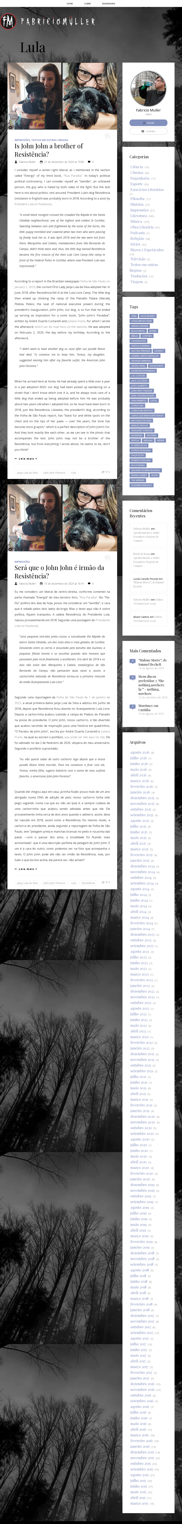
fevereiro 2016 (141, 1440)
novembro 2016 (142, 1389)
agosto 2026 (139, 752)
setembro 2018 (141, 1264)
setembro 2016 (141, 1400)
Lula (73, 472)
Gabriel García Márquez (145, 355)
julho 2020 (138, 1144)
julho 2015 (138, 1480)
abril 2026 (138, 774)
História (137, 204)
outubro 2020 (141, 1127)
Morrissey (136, 435)
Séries (135, 244)
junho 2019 (139, 1218)
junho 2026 (139, 763)
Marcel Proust (139, 425)
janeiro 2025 (139, 860)
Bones (152, 330)
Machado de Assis (141, 420)
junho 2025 (138, 831)
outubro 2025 (140, 809)
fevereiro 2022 (141, 1042)
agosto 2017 (139, 1338)
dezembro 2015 (142, 1452)
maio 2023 (138, 968)
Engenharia (139, 178)
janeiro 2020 (140, 1178)
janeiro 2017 (139, 1378)
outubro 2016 (140, 1395)
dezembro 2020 (142, 1116)
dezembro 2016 (142, 1383)
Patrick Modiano (141, 450)
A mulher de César (141, 321)
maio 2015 (138, 1491)
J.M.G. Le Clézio (139, 380)
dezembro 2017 (142, 1315)
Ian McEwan (156, 365)
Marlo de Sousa (141, 554)
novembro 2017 (142, 1321)
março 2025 (139, 848)
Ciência (136, 166)
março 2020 (139, 1167)
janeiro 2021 (139, 1110)
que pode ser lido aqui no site (85, 737)
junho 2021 (138, 1082)
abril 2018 (138, 1292)
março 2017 (139, 1366)
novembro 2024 (142, 871)
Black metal (138, 330)
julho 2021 (138, 1076)
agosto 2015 (139, 1474)
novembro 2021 (142, 1059)
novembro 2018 (142, 1258)
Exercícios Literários (147, 189)
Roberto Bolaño (141, 460)
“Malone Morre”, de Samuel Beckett (152, 662)
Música (136, 221)
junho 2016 (139, 1417)
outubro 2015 (140, 1463)
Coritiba (147, 335)
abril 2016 (138, 1429)
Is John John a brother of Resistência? (49, 150)
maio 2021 (138, 1087)
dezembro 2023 (142, 934)
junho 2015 (138, 1486)
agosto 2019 (139, 1207)
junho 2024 (139, 900)
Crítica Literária (140, 345)
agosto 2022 (139, 1008)
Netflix (135, 440)
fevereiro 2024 (141, 922)
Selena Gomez (139, 475)
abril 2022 (138, 1031)
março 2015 (139, 1503)
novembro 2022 (142, 996)
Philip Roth (137, 455)
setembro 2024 (142, 883)
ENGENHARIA (108, 3)
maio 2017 (138, 1355)
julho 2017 (138, 1343)
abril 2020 (138, 1161)
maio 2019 (138, 1224)
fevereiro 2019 (141, 1241)
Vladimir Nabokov (141, 485)
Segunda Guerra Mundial (145, 470)
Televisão (138, 258)
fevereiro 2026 (141, 786)
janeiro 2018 (139, 1309)
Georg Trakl (138, 365)
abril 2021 (138, 1093)
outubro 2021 (140, 1065)
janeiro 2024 (140, 928)
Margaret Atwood (142, 430)
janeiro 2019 (140, 1247)
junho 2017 (138, 1349)
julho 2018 (138, 1275)
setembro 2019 (141, 1201)
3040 (133, 316)
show (154, 475)
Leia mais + (28, 458)
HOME (70, 3)
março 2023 (139, 974)
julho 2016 (138, 1412)
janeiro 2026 (140, 792)
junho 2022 (139, 1019)
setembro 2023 (142, 945)
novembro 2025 (142, 803)
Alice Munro (148, 316)
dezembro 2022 (142, 991)
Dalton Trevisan (140, 350)
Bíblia (134, 335)
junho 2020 (139, 1150)
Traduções (138, 275)
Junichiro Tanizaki (141, 390)
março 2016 (139, 1434)
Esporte (136, 183)
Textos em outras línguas (49, 140)
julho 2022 (138, 1013)
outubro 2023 (140, 939)
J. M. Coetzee (138, 375)
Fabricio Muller (27, 162)
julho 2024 (138, 894)
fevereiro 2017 (141, 1372)
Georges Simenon (141, 360)
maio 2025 (138, 837)
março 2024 (139, 917)
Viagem (136, 281)
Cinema (136, 172)
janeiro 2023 (140, 985)
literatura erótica (142, 410)
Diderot (159, 350)
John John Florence (54, 472)
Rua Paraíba (138, 465)
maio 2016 (138, 1423)
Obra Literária (142, 227)
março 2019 (139, 1235)
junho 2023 (139, 962)
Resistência (88, 883)
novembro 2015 (142, 1457)
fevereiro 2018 (141, 1304)
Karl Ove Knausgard (142, 395)
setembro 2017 (141, 1332)
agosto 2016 (139, 1406)
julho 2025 (138, 826)
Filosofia (137, 198)
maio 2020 (138, 1156)
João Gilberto (139, 385)
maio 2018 (138, 1287)
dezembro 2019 (142, 1184)
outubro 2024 (140, 877)
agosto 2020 (140, 1139)
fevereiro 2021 (141, 1104)
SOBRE (87, 3)
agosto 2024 (139, 888)
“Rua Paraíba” (72, 176)
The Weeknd (137, 480)
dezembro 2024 (142, 866)
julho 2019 (138, 1213)
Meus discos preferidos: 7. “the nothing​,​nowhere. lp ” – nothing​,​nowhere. (151, 685)
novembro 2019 (142, 1190)
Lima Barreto (138, 400)
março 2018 (139, 1298)
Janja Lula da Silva (27, 472)
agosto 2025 (139, 820)
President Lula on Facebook (33, 204)
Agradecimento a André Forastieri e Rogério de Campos (146, 536)
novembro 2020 (142, 1122)
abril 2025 (138, 843)
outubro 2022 (140, 1002)
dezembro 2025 (142, 797)
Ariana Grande (139, 325)
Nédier (160, 440)
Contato (150, 131)
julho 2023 (138, 957)
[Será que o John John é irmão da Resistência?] (62, 517)
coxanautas (138, 340)
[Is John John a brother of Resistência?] (62, 96)
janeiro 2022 (140, 1048)
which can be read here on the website (61, 327)
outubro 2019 (140, 1195)
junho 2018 (138, 1281)
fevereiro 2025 (141, 854)
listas (154, 400)
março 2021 (139, 1099)
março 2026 (139, 780)
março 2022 (139, 1036)
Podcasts (137, 232)
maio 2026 (138, 769)
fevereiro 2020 (141, 1173)
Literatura (138, 215)
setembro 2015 (141, 1469)
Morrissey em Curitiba (148, 708)
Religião (137, 238)
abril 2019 (138, 1230)
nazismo (151, 435)
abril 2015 (138, 1497)
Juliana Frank (76, 321)
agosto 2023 (139, 951)
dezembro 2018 (142, 1252)
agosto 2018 (139, 1269)
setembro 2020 (142, 1133)
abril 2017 (138, 1360)
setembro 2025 (141, 814)
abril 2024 (138, 911)
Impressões (22, 140)
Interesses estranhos (143, 370)
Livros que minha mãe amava (147, 415)
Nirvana (148, 440)
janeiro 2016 (140, 1446)
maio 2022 (138, 1025)
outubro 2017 (140, 1326)
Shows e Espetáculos (147, 249)
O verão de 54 (139, 445)
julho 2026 (138, 757)
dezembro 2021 (142, 1053)
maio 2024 (138, 905)
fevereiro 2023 (141, 979)
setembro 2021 (141, 1070)
